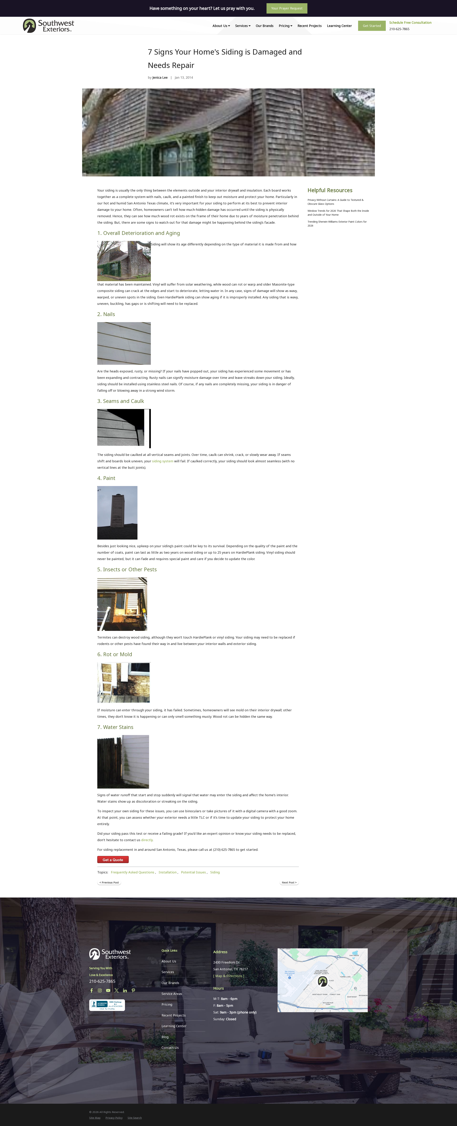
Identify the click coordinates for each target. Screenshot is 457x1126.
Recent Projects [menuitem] (310, 26)
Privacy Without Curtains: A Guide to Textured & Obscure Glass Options (336, 201)
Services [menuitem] (241, 26)
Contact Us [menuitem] (170, 1047)
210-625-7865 (102, 981)
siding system (162, 461)
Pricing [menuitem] (284, 26)
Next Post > (289, 882)
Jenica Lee (160, 77)
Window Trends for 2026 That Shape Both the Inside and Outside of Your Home (338, 212)
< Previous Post (109, 882)
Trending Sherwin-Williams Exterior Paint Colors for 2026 (337, 223)
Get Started (372, 26)
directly (147, 840)
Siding (215, 872)
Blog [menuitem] (165, 1037)
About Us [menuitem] (220, 26)
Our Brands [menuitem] (264, 26)
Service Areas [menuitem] (172, 994)
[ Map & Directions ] (228, 976)
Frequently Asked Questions (132, 872)
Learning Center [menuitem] (339, 26)
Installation (168, 872)
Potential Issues (193, 872)
